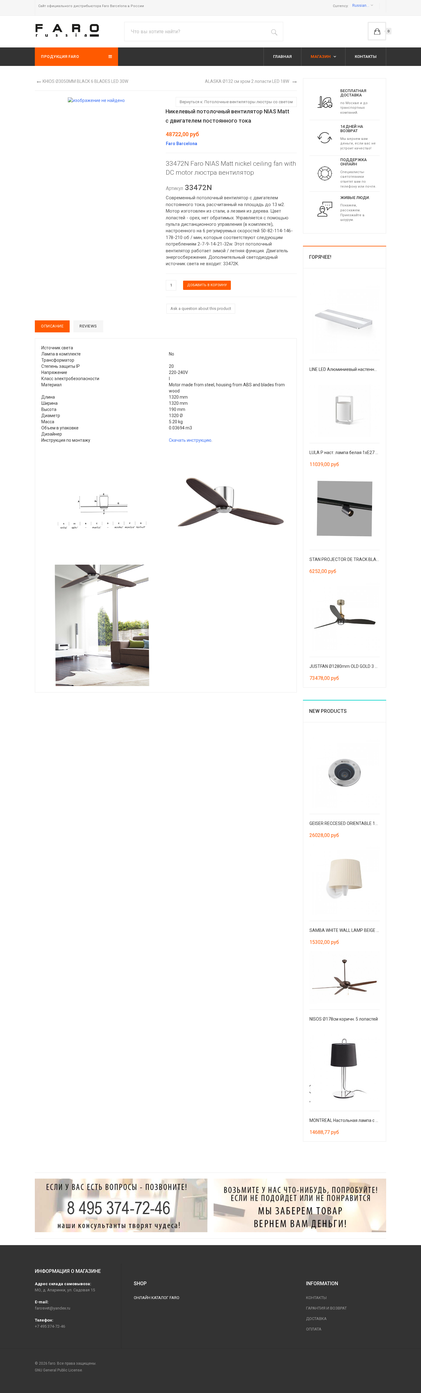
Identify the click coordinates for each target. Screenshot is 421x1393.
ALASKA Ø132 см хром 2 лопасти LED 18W (247, 81)
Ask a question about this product (200, 308)
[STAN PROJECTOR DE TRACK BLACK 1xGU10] (344, 508)
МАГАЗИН (321, 56)
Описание (52, 326)
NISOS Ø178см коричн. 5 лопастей (343, 1019)
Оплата (313, 1329)
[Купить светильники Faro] (67, 30)
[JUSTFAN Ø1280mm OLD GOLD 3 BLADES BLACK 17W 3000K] (344, 614)
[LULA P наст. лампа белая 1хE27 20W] (344, 410)
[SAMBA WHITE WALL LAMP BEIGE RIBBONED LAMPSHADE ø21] (344, 878)
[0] (377, 31)
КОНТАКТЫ (366, 56)
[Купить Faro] (300, 1205)
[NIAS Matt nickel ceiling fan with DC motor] (102, 504)
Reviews (88, 326)
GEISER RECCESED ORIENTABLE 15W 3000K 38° (355, 823)
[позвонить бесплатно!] (121, 1205)
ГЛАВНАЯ (282, 56)
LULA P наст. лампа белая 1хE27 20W (346, 452)
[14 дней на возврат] (325, 137)
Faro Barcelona (181, 143)
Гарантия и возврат (326, 1308)
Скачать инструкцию (190, 440)
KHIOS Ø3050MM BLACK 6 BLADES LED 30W (85, 81)
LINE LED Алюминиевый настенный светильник (356, 369)
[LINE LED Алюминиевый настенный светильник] (344, 317)
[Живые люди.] (325, 208)
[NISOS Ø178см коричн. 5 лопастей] (344, 976)
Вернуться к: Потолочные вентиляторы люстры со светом (236, 102)
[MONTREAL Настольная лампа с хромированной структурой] (344, 1069)
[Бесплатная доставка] (325, 101)
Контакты (316, 1297)
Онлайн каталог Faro (156, 1297)
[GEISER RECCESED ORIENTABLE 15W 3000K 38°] (344, 772)
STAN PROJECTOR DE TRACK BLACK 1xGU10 (353, 559)
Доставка (316, 1318)
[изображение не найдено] (96, 100)
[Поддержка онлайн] (325, 173)
